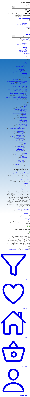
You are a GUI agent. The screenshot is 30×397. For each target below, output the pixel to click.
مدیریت (22, 139)
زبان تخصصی (20, 135)
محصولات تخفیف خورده (18, 71)
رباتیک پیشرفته (20, 131)
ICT (24, 104)
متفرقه (25, 144)
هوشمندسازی (23, 158)
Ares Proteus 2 (18, 99)
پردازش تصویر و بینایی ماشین (17, 128)
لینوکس (25, 143)
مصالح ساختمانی (20, 150)
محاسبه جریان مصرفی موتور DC (19, 86)
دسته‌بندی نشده (23, 117)
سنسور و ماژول (23, 120)
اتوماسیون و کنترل (22, 107)
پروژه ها (25, 114)
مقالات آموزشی (23, 51)
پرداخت (22, 65)
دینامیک (22, 129)
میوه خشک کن (20, 165)
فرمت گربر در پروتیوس (21, 95)
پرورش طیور (21, 160)
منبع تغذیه (24, 23)
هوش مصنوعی (23, 157)
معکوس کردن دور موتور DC (17, 89)
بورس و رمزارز (20, 146)
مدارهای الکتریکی (19, 138)
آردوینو (25, 106)
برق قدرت (24, 111)
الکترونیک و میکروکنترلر (21, 109)
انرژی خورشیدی (23, 110)
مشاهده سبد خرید (26, 18)
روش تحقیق (21, 132)
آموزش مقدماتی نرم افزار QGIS (19, 83)
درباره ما (25, 74)
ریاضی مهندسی (20, 133)
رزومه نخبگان (20, 149)
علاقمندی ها (21, 70)
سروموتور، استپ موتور (21, 118)
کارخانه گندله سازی (22, 124)
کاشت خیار (17, 164)
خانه (26, 62)
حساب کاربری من (22, 48)
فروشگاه (25, 47)
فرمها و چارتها (23, 122)
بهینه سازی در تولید (19, 127)
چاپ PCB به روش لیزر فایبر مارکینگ (18, 93)
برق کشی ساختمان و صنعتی (20, 113)
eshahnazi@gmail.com (14, 249)
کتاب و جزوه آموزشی (22, 125)
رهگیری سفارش (23, 50)
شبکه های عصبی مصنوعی (17, 136)
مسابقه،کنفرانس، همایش (21, 154)
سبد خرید (21, 69)
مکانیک (22, 142)
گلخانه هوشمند (20, 162)
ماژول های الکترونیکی (21, 24)
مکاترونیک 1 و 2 (20, 140)
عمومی (25, 121)
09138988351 (25, 249)
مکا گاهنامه (24, 73)
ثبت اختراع (21, 147)
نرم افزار (24, 156)
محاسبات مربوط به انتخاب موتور (19, 90)
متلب (25, 153)
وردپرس (22, 151)
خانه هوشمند (21, 161)
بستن (20, 18)
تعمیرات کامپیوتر (23, 115)
